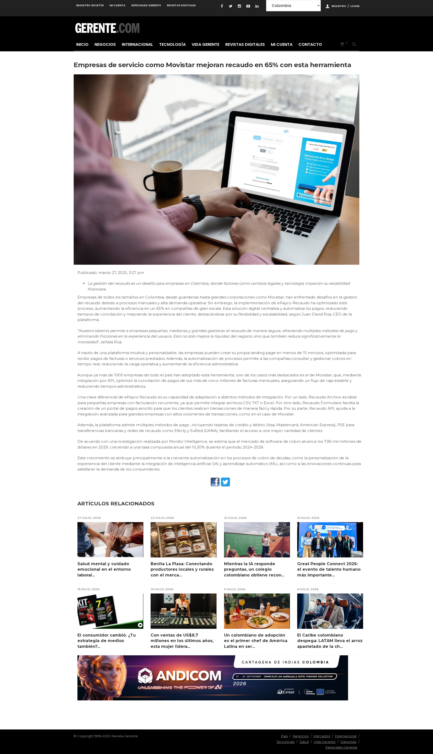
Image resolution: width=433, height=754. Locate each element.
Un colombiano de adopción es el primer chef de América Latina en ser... (255, 641)
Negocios (105, 44)
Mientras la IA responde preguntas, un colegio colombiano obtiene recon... (254, 569)
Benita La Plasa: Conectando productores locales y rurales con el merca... (182, 569)
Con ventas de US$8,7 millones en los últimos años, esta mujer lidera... (182, 641)
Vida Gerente (205, 44)
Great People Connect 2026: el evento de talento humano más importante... (329, 569)
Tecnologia (285, 742)
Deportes (348, 742)
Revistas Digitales (181, 5)
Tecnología (172, 44)
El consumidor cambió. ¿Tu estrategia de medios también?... (106, 641)
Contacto (310, 44)
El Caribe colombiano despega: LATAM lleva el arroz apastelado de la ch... (330, 641)
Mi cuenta (117, 5)
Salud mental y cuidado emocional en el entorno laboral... (104, 569)
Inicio (82, 44)
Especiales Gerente (146, 5)
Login (354, 6)
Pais (284, 736)
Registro (339, 6)
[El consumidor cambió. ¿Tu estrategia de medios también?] (110, 611)
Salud (304, 742)
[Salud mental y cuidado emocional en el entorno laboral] (110, 539)
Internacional (137, 44)
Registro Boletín (89, 5)
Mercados (321, 736)
